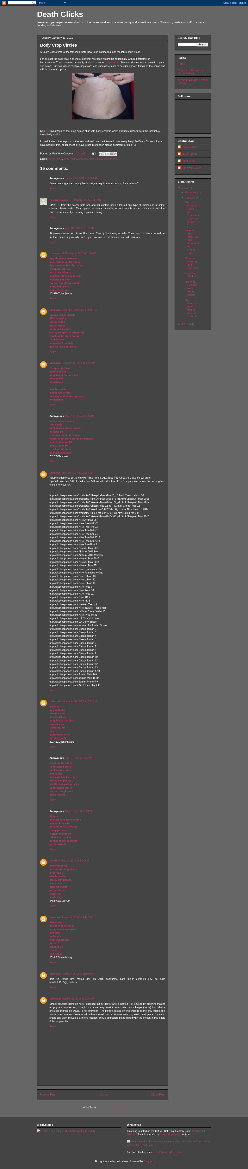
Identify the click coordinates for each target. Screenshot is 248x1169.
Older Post (158, 1094)
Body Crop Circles (190, 275)
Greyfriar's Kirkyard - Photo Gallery (190, 72)
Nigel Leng (188, 160)
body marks (70, 158)
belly (59, 158)
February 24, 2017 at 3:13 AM (78, 362)
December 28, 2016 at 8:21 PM (79, 309)
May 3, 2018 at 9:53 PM (78, 811)
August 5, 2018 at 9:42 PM (77, 917)
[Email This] (100, 154)
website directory (171, 1134)
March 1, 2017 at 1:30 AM (79, 416)
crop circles (112, 62)
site (48, 131)
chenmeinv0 (56, 253)
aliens (52, 158)
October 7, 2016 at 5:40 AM (80, 253)
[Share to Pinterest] (115, 154)
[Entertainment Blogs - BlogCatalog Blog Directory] (66, 1131)
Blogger (148, 1161)
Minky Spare (189, 153)
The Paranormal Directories (169, 1152)
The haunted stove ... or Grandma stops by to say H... (191, 214)
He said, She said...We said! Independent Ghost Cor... (191, 242)
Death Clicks (60, 14)
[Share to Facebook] (112, 154)
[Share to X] (108, 154)
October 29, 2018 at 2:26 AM (78, 998)
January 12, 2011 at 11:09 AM (81, 178)
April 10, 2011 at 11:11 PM (79, 228)
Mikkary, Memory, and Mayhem (191, 263)
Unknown (55, 309)
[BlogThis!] (104, 154)
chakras (82, 158)
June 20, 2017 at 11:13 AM (77, 472)
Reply (52, 188)
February (191, 192)
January (190, 197)
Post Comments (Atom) (110, 1107)
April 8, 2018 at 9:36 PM (78, 758)
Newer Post (48, 1094)
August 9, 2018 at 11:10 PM (77, 973)
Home (103, 1094)
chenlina (54, 860)
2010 (185, 324)
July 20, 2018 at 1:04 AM (75, 860)
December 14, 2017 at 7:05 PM (79, 701)
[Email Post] (93, 153)
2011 (185, 187)
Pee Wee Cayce (58, 200)
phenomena (109, 158)
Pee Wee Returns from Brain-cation (190, 288)
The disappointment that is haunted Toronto (191, 308)
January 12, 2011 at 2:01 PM (89, 200)
